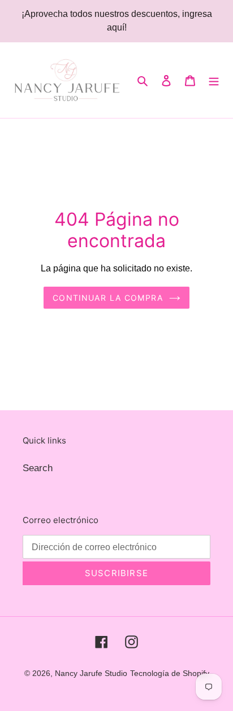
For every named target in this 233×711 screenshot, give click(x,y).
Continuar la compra (108, 297)
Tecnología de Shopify (169, 673)
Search (38, 468)
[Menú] (214, 80)
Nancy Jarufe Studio (91, 673)
